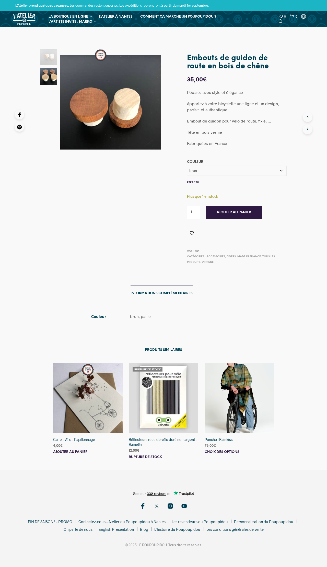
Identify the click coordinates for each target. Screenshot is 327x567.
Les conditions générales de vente (235, 529)
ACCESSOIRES (215, 256)
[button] (282, 16)
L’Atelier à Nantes (116, 16)
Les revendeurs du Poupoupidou (200, 521)
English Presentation (116, 529)
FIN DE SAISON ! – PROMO (50, 521)
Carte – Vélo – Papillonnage (74, 439)
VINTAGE (208, 262)
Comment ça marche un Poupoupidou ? (178, 16)
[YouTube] (184, 506)
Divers (231, 256)
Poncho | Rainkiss (219, 439)
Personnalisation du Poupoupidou (263, 521)
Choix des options (222, 452)
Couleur (195, 162)
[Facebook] (19, 114)
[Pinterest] (19, 127)
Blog (144, 529)
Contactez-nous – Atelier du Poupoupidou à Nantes (122, 521)
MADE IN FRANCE (249, 256)
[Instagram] (170, 506)
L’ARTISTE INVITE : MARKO (70, 21)
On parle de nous (78, 529)
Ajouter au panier (234, 212)
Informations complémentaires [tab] (162, 293)
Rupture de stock (145, 457)
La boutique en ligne (68, 16)
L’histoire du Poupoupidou (177, 529)
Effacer (193, 182)
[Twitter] (157, 506)
